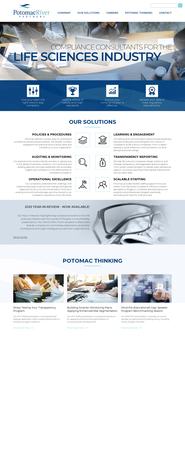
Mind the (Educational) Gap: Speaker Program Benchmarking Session (144, 309)
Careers (112, 12)
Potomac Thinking (138, 12)
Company (64, 12)
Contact (165, 12)
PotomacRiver (31, 11)
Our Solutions (88, 12)
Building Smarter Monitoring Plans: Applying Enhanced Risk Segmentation (92, 309)
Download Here (21, 328)
